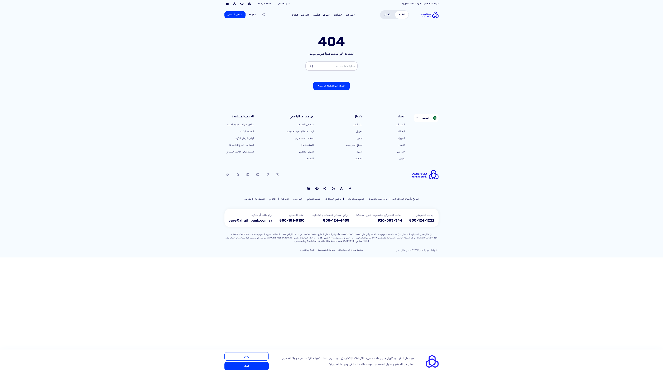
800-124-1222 (421, 220)
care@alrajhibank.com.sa (250, 220)
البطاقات (338, 14)
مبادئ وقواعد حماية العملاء (240, 124)
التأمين (316, 14)
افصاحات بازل (307, 145)
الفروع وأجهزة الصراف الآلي (405, 198)
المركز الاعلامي (284, 3)
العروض (305, 14)
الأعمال (387, 14)
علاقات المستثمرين (304, 138)
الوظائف (309, 158)
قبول (246, 366)
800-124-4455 (336, 220)
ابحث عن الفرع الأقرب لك (241, 145)
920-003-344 (390, 220)
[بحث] (263, 14)
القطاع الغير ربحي (354, 145)
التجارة (360, 151)
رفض (246, 356)
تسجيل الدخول (235, 14)
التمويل (326, 14)
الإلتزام (272, 198)
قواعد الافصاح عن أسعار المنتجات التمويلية (420, 3)
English (252, 14)
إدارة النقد (358, 124)
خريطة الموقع (314, 198)
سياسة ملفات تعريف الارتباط (350, 250)
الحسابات (350, 14)
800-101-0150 (292, 220)
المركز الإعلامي (306, 151)
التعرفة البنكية (247, 131)
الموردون (297, 198)
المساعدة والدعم (265, 3)
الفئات (294, 14)
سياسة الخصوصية (326, 250)
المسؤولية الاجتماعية (254, 198)
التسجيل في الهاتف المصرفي (240, 151)
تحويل (402, 158)
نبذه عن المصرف (305, 124)
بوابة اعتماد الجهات (377, 198)
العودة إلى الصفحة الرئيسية (331, 85)
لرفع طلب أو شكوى (244, 138)
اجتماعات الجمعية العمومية (300, 131)
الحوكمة (285, 198)
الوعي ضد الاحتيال (355, 198)
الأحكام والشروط (307, 250)
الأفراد (401, 14)
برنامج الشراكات (333, 198)
